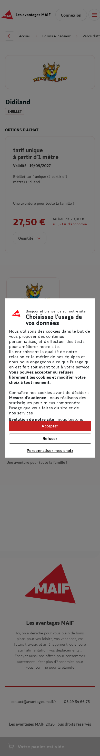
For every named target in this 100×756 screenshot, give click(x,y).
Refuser (50, 438)
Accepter (50, 426)
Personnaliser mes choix (50, 450)
